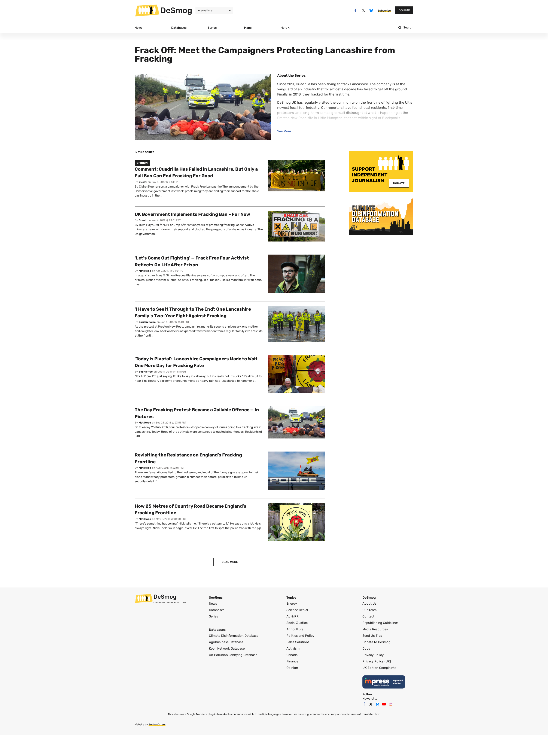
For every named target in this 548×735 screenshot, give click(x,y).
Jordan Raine (147, 322)
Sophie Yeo (146, 371)
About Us (369, 603)
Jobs (366, 648)
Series (213, 616)
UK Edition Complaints (379, 668)
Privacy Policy (373, 655)
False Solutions (298, 642)
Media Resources (375, 629)
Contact (368, 616)
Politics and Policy (300, 636)
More (283, 28)
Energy (291, 603)
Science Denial (297, 610)
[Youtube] (384, 704)
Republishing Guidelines (380, 623)
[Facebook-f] (355, 10)
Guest (143, 181)
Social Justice (297, 623)
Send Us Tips (372, 636)
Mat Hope (145, 270)
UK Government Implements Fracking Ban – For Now (192, 214)
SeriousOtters (157, 724)
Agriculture (294, 629)
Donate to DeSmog (376, 642)
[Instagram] (390, 704)
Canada (292, 655)
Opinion (292, 668)
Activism (292, 648)
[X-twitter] (363, 10)
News (213, 603)
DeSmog (176, 10)
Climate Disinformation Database (233, 636)
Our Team (369, 610)
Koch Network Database (227, 648)
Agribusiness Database (226, 642)
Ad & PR (292, 616)
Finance (292, 661)
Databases (217, 610)
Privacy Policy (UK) (376, 661)
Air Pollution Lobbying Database (233, 655)
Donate (404, 10)
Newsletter (370, 699)
